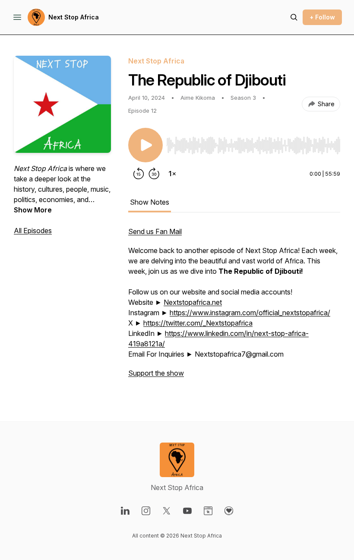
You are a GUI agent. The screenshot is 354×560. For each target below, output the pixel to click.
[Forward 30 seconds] (154, 174)
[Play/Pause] (145, 145)
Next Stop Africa (73, 17)
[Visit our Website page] (208, 510)
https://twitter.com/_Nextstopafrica (198, 323)
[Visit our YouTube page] (187, 510)
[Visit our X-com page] (166, 510)
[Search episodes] (294, 17)
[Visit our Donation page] (228, 510)
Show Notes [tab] (149, 202)
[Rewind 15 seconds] (139, 174)
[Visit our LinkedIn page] (125, 510)
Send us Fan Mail (155, 231)
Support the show (156, 373)
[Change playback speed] (172, 174)
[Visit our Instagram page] (146, 510)
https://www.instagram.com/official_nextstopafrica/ (250, 312)
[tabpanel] (234, 306)
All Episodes (33, 230)
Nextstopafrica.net (193, 302)
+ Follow (322, 17)
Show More (33, 210)
